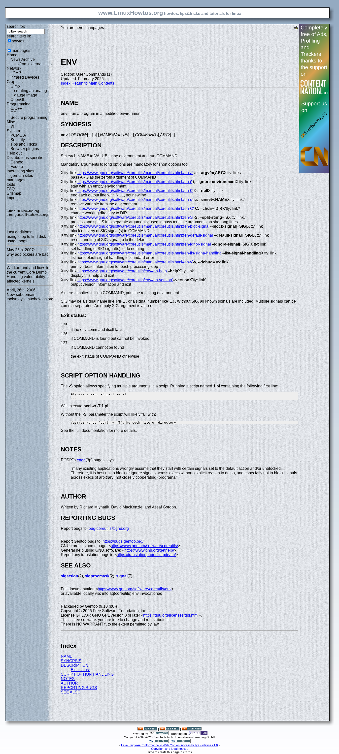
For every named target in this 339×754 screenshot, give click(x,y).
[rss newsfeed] (169, 729)
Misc (11, 122)
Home (12, 55)
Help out (14, 153)
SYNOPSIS (71, 661)
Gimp (15, 86)
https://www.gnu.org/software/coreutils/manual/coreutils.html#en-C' (135, 208)
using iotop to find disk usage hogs (26, 238)
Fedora (16, 166)
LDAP (15, 73)
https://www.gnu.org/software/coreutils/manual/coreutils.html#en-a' (135, 173)
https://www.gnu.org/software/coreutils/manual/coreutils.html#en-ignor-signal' (144, 244)
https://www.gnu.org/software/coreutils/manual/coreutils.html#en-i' (134, 182)
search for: (16, 26)
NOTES (68, 679)
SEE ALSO (70, 692)
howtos (18, 41)
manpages (21, 50)
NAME (66, 656)
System (13, 131)
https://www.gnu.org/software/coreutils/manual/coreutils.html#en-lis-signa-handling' (149, 253)
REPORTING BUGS (79, 688)
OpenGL (17, 99)
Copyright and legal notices (169, 749)
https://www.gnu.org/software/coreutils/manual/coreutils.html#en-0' (135, 190)
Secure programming (28, 117)
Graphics (15, 82)
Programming (19, 104)
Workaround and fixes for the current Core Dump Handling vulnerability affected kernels (29, 274)
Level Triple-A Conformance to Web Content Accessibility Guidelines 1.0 (169, 745)
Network (14, 68)
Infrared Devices (24, 77)
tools (11, 184)
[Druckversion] (296, 28)
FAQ (11, 189)
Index (65, 83)
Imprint (13, 198)
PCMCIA (18, 135)
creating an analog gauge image (30, 93)
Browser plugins (24, 149)
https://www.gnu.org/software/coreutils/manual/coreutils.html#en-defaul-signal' (145, 235)
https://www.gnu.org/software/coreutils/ (144, 546)
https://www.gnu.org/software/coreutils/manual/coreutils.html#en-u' (135, 199)
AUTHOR (69, 683)
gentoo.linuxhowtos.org (31, 215)
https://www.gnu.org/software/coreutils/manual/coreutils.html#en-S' (135, 217)
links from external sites (31, 64)
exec (81, 460)
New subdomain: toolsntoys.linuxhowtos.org (30, 296)
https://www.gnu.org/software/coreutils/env (134, 589)
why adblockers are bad (28, 254)
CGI (13, 113)
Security (17, 140)
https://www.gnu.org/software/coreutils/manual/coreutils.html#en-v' (135, 262)
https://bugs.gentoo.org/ (122, 541)
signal (122, 576)
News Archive (22, 59)
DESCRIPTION (74, 665)
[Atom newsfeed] (192, 729)
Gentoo (16, 162)
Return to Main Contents (92, 83)
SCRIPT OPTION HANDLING (87, 674)
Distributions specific (25, 158)
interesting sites (20, 171)
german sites (21, 175)
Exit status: (80, 670)
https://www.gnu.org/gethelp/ (149, 550)
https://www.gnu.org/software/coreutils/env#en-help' (122, 271)
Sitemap (14, 193)
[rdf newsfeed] (147, 729)
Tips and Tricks (23, 144)
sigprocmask (97, 576)
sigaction (69, 576)
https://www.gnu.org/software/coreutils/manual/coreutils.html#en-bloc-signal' (143, 226)
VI (12, 126)
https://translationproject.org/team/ (146, 555)
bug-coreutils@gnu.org (109, 528)
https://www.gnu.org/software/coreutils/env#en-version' (125, 280)
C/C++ (16, 108)
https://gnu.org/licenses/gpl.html (171, 615)
